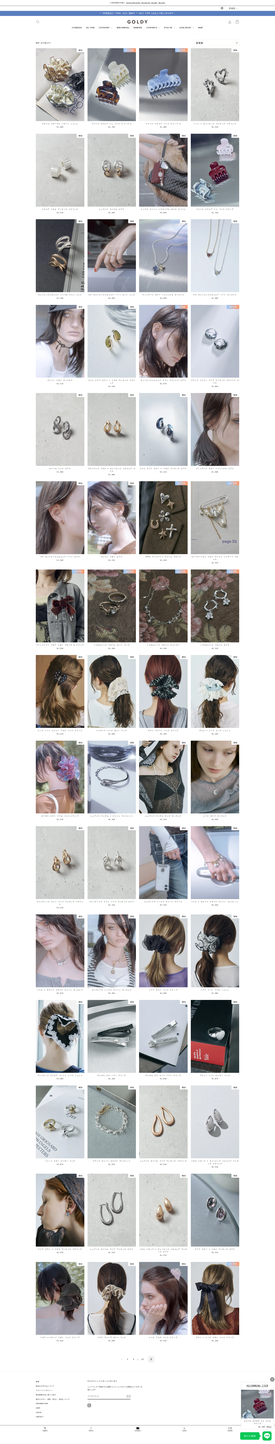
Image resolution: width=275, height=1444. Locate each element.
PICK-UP (168, 27)
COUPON (230, 1431)
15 (142, 1359)
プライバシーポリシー (44, 1390)
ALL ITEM (90, 27)
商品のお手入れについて (45, 1386)
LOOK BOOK (185, 27)
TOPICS (91, 1431)
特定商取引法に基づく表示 (46, 1395)
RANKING (138, 27)
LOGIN (184, 1431)
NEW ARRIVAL (123, 27)
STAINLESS (77, 27)
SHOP (38, 1408)
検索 (37, 1382)
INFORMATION (42, 1404)
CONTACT (40, 1417)
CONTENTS (152, 27)
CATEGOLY (138, 1431)
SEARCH (45, 1431)
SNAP (200, 27)
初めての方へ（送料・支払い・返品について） (53, 1399)
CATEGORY (104, 27)
